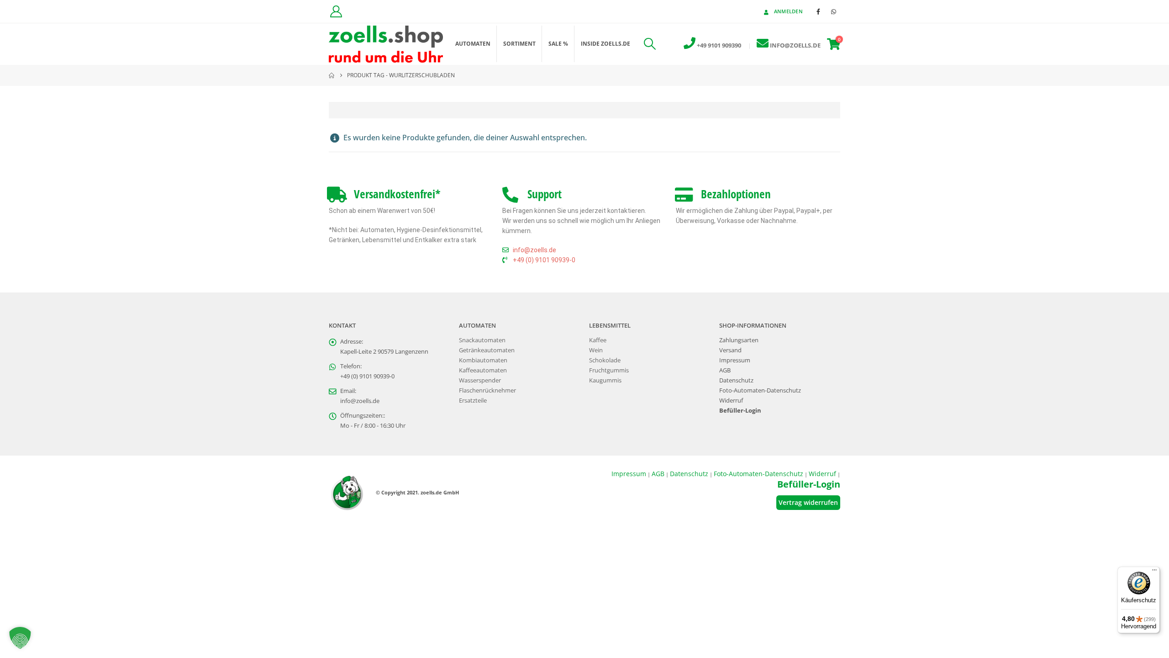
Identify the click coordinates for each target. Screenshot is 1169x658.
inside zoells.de (605, 44)
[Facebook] (818, 11)
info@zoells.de (359, 401)
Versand (730, 350)
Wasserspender (480, 380)
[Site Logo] (386, 44)
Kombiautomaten (483, 360)
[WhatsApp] (833, 11)
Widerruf (731, 400)
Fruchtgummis (609, 370)
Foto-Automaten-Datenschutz (760, 390)
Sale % (558, 44)
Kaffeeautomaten (483, 370)
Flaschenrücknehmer (487, 390)
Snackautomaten (482, 340)
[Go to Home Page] (331, 75)
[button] (649, 44)
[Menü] (1154, 572)
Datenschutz (736, 380)
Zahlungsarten (738, 340)
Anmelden (788, 11)
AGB (725, 370)
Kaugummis (605, 380)
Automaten (472, 44)
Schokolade (605, 360)
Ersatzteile (473, 400)
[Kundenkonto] (336, 11)
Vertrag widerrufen (808, 502)
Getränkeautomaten (487, 350)
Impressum (734, 360)
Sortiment (519, 44)
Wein (596, 350)
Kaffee (597, 340)
